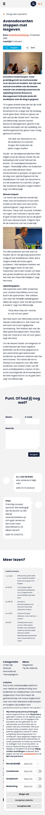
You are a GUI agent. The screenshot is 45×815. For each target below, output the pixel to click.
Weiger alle (24, 794)
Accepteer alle (24, 806)
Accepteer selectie (24, 800)
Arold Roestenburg (18, 35)
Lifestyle (7, 668)
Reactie (10, 428)
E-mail (28, 417)
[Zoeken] (33, 4)
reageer (14, 47)
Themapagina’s (10, 674)
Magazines (27, 665)
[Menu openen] (4, 4)
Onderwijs (8, 665)
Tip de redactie (29, 668)
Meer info (28, 763)
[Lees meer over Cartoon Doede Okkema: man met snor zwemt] (23, 616)
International (9, 671)
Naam (9, 417)
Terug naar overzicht (16, 14)
